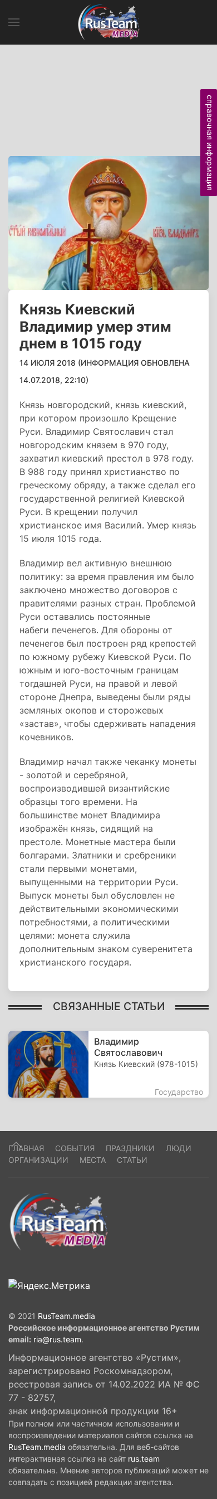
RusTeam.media (66, 1316)
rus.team (144, 1458)
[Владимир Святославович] (108, 1064)
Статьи (132, 1160)
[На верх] (16, 1144)
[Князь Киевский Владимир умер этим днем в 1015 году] (108, 221)
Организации (38, 1160)
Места (93, 1160)
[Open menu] (14, 22)
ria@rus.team (57, 1339)
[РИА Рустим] (58, 1221)
